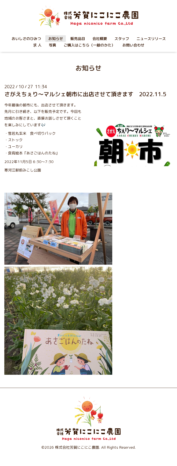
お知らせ (55, 38)
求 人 (37, 45)
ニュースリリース (151, 38)
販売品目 (77, 38)
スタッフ (121, 38)
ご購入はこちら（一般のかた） (89, 45)
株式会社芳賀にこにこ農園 (77, 447)
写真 (52, 45)
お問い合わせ (133, 45)
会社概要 (99, 38)
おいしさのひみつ (26, 38)
